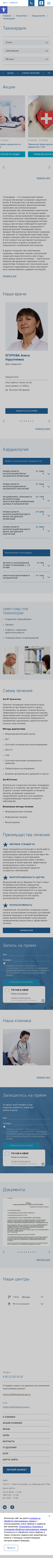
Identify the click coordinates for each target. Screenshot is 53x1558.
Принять (11, 1548)
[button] (3, 9)
